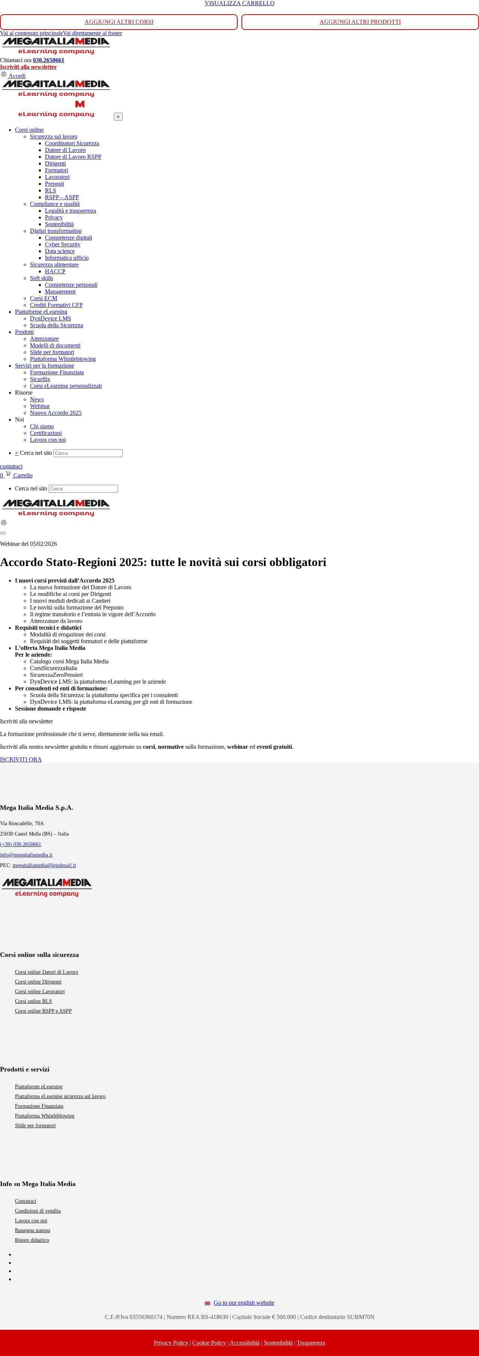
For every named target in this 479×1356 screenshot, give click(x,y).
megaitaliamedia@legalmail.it (44, 865)
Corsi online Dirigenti (38, 982)
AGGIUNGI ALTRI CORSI (119, 22)
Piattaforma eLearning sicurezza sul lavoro (60, 1096)
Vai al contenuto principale (31, 33)
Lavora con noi (31, 1220)
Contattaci (25, 1201)
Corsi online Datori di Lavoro (46, 972)
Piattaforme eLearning (38, 1086)
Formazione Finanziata (39, 1106)
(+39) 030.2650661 (20, 844)
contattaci (11, 466)
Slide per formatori (35, 1125)
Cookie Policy (209, 1343)
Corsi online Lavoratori (40, 991)
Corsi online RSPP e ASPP (43, 1011)
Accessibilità (245, 1343)
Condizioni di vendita (38, 1211)
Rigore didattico (32, 1240)
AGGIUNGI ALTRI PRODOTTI (360, 22)
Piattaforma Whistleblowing (44, 1116)
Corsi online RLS (33, 1001)
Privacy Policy (171, 1343)
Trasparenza (311, 1343)
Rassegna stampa (32, 1230)
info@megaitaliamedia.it (26, 855)
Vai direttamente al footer (92, 33)
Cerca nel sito (36, 453)
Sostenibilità (278, 1343)
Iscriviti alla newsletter (28, 67)
